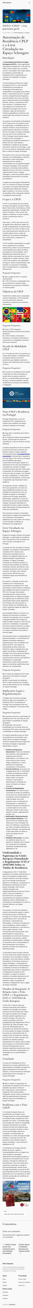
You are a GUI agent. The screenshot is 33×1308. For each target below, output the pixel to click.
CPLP (5, 1211)
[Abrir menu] (29, 3)
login (18, 1235)
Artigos (27, 32)
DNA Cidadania (7, 2)
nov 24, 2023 (6, 32)
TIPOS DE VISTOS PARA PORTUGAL (14, 1214)
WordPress (12, 1304)
